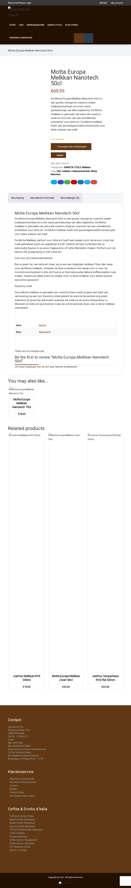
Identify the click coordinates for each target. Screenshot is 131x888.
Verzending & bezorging (22, 795)
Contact (14, 785)
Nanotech (56, 174)
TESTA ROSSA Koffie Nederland (26, 829)
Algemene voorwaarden (22, 778)
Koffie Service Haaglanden (23, 839)
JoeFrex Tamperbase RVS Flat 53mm (105, 678)
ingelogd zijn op (35, 366)
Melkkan (86, 167)
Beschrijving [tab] (17, 197)
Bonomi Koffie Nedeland (22, 826)
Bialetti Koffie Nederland (22, 819)
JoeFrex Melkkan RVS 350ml (26, 678)
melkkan (66, 171)
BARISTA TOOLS (55, 25)
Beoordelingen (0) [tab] (70, 197)
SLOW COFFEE (71, 25)
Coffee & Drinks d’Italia (22, 816)
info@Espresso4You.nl (26, 739)
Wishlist (103, 3)
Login (28, 3)
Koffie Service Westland (22, 843)
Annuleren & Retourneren (23, 782)
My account (117, 3)
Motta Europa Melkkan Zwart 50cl (66, 678)
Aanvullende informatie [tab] (42, 197)
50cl (59, 171)
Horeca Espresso (19, 836)
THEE (21, 25)
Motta (94, 171)
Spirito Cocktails (18, 850)
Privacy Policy (17, 792)
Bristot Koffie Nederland (22, 822)
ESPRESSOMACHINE (35, 25)
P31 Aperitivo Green (20, 846)
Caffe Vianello (17, 833)
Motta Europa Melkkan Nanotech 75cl (21, 403)
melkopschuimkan (80, 171)
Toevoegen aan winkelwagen (72, 146)
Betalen (13, 789)
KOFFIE (13, 25)
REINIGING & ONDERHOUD (21, 38)
